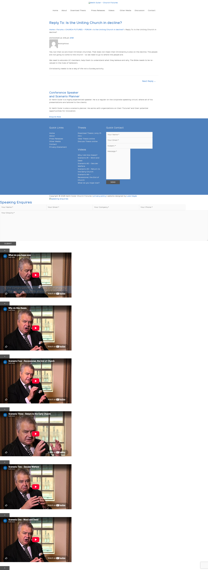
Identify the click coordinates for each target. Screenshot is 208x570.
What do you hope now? (89, 183)
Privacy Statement (58, 147)
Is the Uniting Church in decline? (108, 30)
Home (55, 11)
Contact (151, 11)
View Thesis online (86, 139)
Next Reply (149, 81)
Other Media (125, 11)
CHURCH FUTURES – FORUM (78, 30)
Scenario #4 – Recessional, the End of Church (88, 177)
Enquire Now (55, 117)
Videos (111, 11)
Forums (60, 30)
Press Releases (98, 11)
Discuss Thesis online (88, 141)
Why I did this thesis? (87, 155)
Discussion (140, 11)
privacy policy (99, 196)
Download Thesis (78, 11)
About (64, 11)
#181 (72, 38)
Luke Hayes (131, 196)
